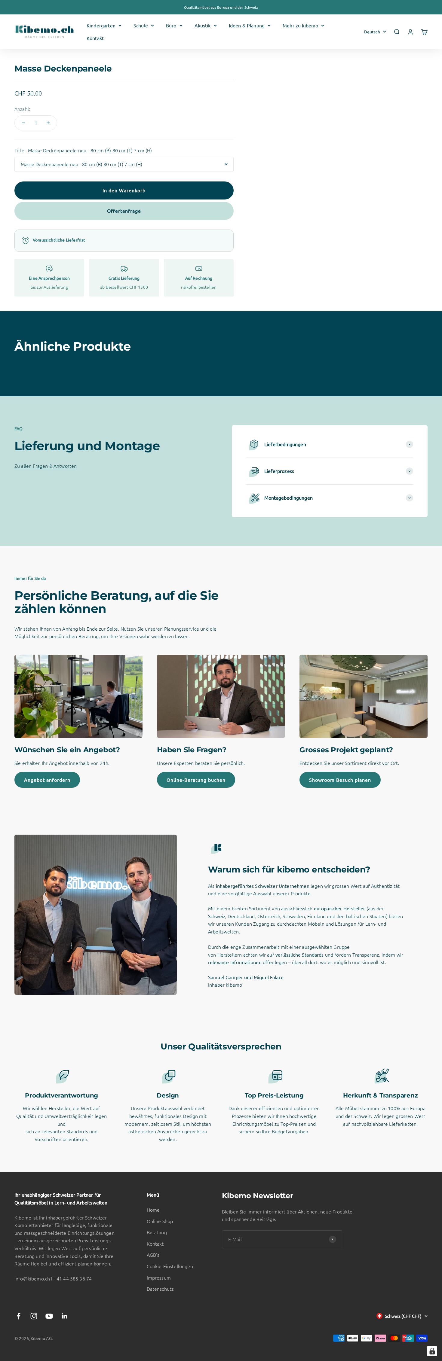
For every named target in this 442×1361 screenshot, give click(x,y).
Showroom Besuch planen (340, 780)
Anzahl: (22, 108)
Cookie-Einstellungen (170, 1266)
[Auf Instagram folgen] (34, 1316)
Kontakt (95, 38)
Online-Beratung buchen (196, 780)
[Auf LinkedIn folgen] (64, 1316)
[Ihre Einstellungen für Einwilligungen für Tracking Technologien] (432, 1351)
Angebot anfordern (47, 780)
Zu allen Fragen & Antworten (45, 465)
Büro (171, 25)
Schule (141, 25)
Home (153, 1209)
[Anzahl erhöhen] (48, 123)
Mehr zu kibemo (300, 25)
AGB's (153, 1254)
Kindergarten (101, 25)
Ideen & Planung (247, 25)
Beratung (157, 1232)
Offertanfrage (124, 211)
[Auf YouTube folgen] (49, 1316)
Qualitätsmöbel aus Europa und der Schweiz (221, 7)
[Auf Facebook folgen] (18, 1316)
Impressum (159, 1277)
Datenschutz (160, 1288)
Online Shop (160, 1221)
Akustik (203, 25)
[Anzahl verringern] (23, 123)
